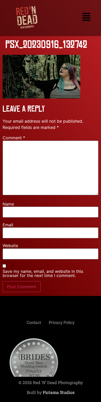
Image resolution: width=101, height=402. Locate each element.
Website (10, 245)
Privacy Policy (62, 322)
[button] (73, 17)
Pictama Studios (59, 392)
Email (8, 225)
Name (8, 204)
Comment (14, 138)
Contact (34, 322)
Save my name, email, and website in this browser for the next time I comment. (43, 273)
